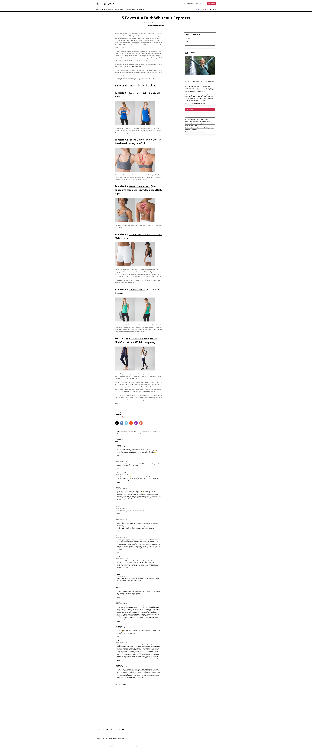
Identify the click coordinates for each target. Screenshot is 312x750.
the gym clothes (136, 66)
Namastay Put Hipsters (132, 384)
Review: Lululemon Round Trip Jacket (195, 132)
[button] (125, 112)
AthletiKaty (107, 3)
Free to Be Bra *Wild (139, 186)
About (101, 9)
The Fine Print (108, 738)
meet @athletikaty (188, 3)
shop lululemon (211, 3)
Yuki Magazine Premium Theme (127, 746)
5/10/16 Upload (147, 85)
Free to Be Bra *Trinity (140, 139)
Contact (115, 738)
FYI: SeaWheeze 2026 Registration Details (196, 119)
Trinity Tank (135, 92)
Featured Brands (119, 9)
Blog (103, 738)
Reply (118, 455)
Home (181, 3)
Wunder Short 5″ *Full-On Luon (145, 234)
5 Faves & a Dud (198, 3)
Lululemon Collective (195, 103)
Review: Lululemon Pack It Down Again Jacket (197, 121)
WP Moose (140, 746)
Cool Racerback (137, 289)
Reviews (128, 9)
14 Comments (165, 22)
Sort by (187, 42)
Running (134, 9)
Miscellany (141, 9)
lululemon (161, 25)
